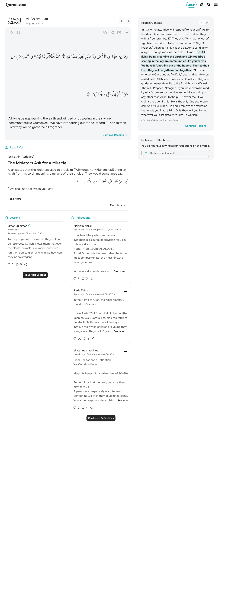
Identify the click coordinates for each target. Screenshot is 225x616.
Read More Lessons (35, 274)
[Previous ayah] (121, 21)
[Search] (208, 4)
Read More (14, 198)
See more (119, 271)
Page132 (31, 23)
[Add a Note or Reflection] (119, 32)
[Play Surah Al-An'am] (11, 32)
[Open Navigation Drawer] (215, 4)
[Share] (112, 32)
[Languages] (201, 4)
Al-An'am (33, 19)
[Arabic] (201, 23)
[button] (126, 56)
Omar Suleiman (17, 226)
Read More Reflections (101, 418)
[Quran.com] (16, 4)
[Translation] (207, 23)
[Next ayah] (128, 21)
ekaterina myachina (85, 350)
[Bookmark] (18, 32)
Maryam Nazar (82, 226)
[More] (126, 32)
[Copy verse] (105, 32)
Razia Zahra (80, 290)
